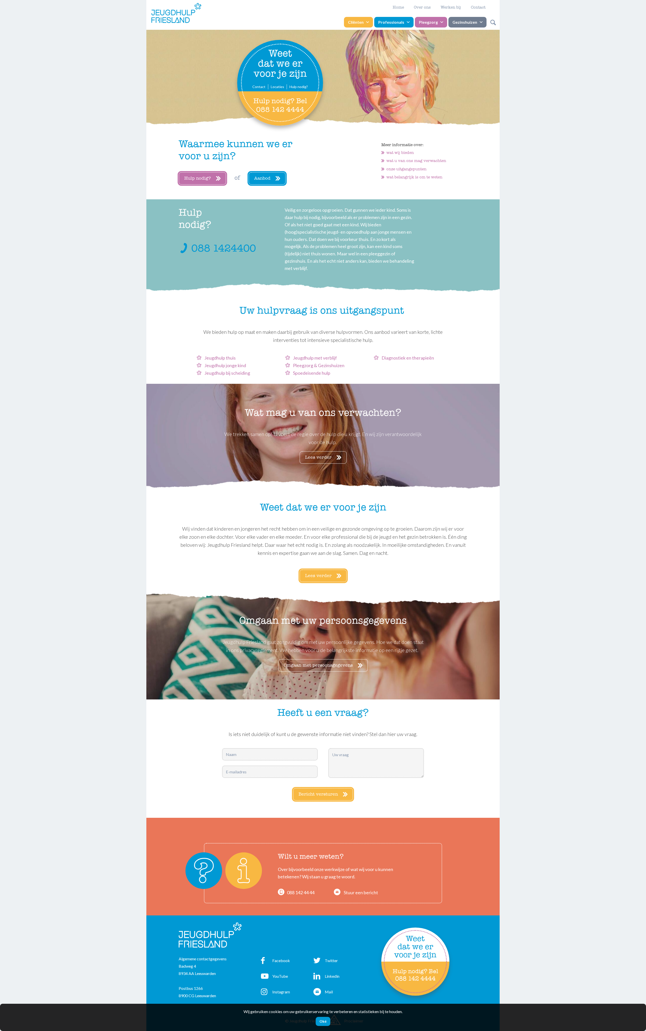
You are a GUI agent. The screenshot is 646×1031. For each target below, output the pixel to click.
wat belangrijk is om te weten (414, 177)
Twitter (325, 962)
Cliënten (356, 22)
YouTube (274, 977)
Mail (323, 993)
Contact (478, 7)
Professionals (391, 22)
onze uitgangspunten (406, 169)
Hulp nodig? (298, 87)
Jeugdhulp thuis (220, 358)
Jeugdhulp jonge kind (225, 365)
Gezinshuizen (464, 22)
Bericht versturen (318, 794)
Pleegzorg (428, 22)
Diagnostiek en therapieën (408, 358)
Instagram (275, 993)
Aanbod (262, 178)
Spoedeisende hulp (311, 373)
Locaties (277, 87)
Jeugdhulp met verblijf (315, 358)
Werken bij (451, 7)
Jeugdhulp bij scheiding (227, 373)
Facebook (275, 962)
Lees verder (318, 457)
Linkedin (326, 977)
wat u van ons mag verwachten (416, 160)
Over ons (422, 7)
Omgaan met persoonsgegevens (318, 665)
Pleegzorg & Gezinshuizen (318, 365)
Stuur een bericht (361, 892)
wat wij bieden (400, 152)
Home (398, 7)
